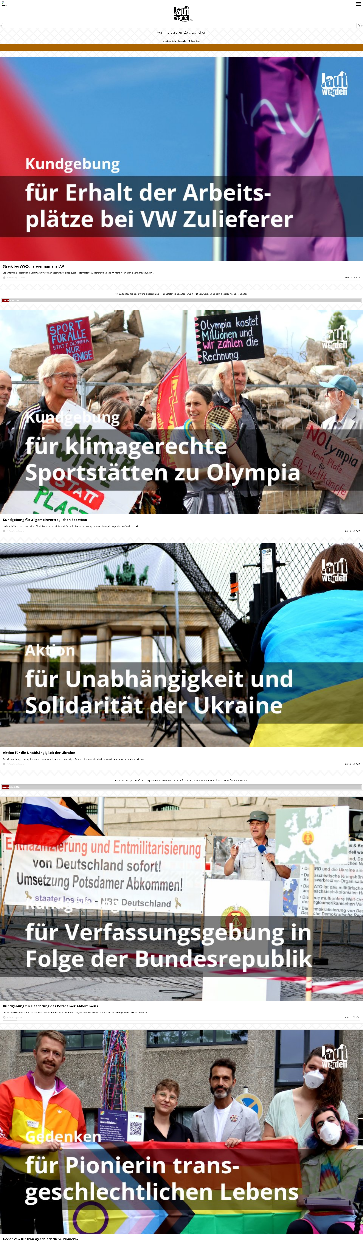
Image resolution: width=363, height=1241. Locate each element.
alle (184, 41)
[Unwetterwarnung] (4, 4)
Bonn (180, 41)
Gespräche (195, 41)
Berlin (174, 41)
